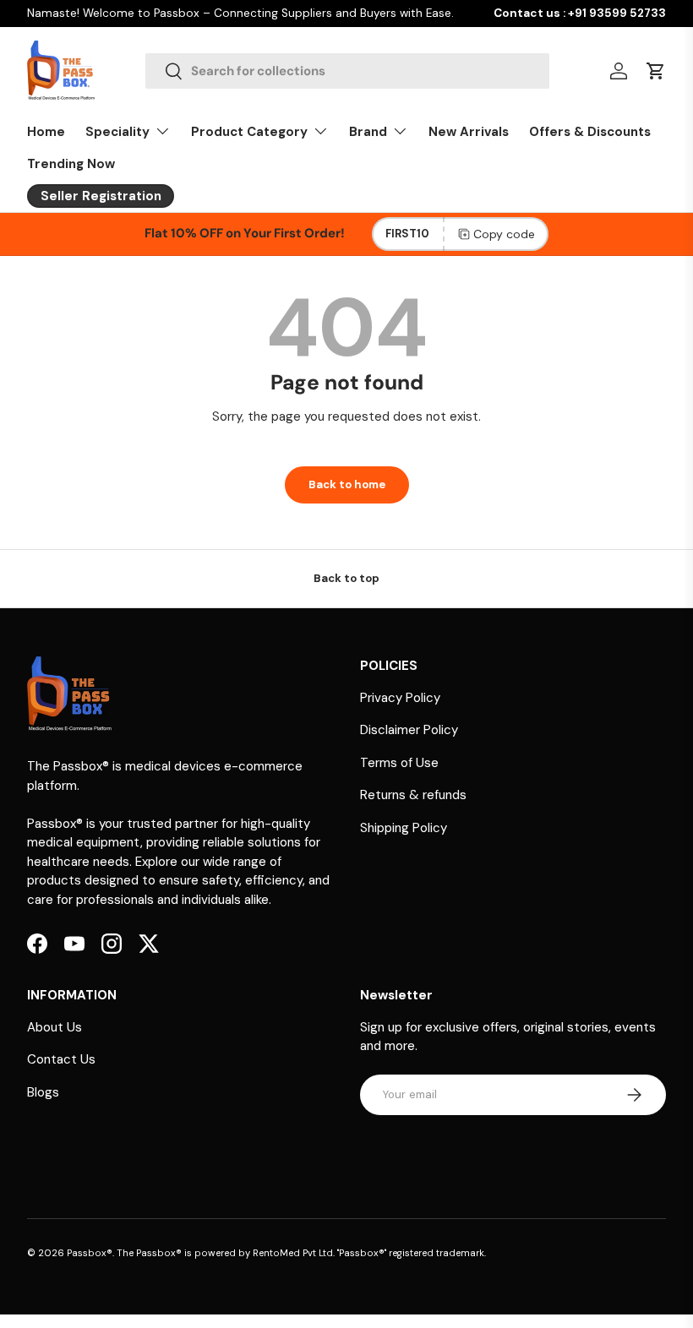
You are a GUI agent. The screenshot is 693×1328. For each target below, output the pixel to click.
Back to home (346, 484)
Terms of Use (399, 762)
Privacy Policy (400, 697)
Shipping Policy (403, 827)
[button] (655, 71)
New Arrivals (468, 131)
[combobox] (346, 71)
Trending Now (71, 163)
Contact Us (61, 1059)
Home (46, 131)
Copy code (504, 234)
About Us (54, 1027)
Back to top (346, 578)
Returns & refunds (413, 794)
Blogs (43, 1092)
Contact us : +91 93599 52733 (580, 13)
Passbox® (89, 1253)
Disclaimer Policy (409, 729)
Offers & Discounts (590, 131)
